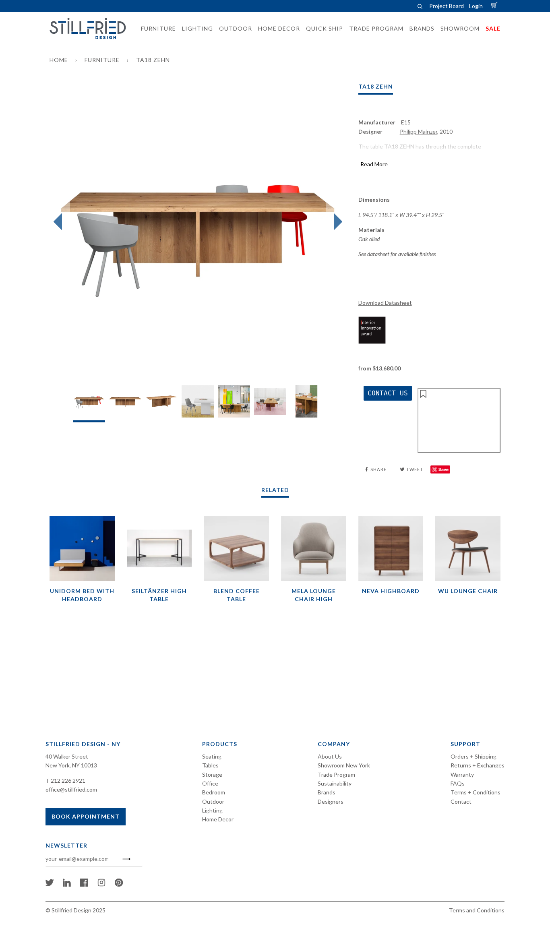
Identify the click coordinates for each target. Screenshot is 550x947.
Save (443, 469)
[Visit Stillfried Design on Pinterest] (119, 884)
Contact (461, 801)
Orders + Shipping (473, 756)
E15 (406, 122)
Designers (330, 801)
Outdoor (213, 801)
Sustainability (335, 783)
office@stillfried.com (71, 789)
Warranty (462, 774)
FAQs (458, 783)
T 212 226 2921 (65, 780)
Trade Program (336, 774)
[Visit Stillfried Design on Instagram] (101, 884)
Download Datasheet (385, 302)
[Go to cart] (495, 5)
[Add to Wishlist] (459, 420)
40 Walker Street (66, 756)
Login (476, 5)
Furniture (102, 59)
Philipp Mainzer (418, 131)
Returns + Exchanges (478, 765)
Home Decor (218, 819)
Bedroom (213, 792)
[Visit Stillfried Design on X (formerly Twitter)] (49, 884)
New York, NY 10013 (71, 765)
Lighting (212, 810)
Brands (326, 792)
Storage (212, 774)
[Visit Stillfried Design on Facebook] (84, 884)
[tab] (89, 403)
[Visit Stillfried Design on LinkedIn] (67, 884)
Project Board (446, 5)
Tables (210, 765)
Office (210, 783)
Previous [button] (60, 222)
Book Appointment (86, 816)
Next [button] (336, 222)
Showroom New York (344, 765)
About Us (330, 756)
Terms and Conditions (477, 910)
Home (59, 59)
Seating (211, 756)
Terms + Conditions (475, 792)
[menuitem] (156, 28)
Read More (374, 164)
